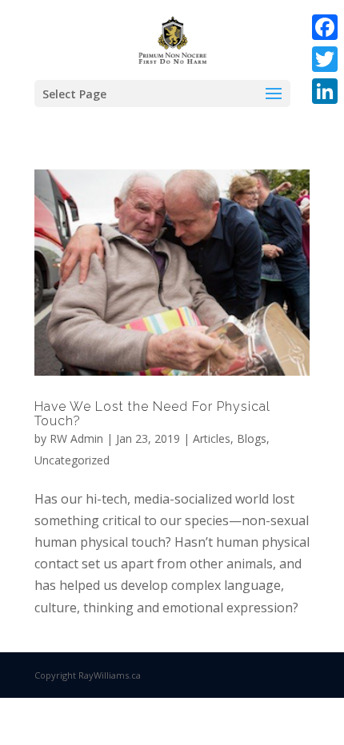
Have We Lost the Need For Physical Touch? (152, 413)
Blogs (251, 438)
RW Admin (76, 438)
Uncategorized (72, 460)
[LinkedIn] (325, 91)
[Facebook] (325, 27)
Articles (211, 438)
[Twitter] (325, 59)
